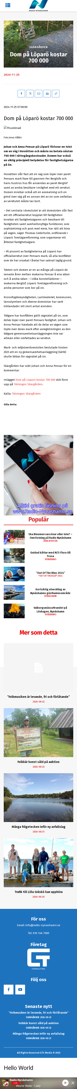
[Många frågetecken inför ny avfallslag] (38, 797)
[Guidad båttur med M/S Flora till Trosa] (14, 555)
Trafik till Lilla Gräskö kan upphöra (39, 892)
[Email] (38, 93)
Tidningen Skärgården (28, 384)
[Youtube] (20, 989)
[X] (30, 93)
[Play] (65, 1082)
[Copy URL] (55, 93)
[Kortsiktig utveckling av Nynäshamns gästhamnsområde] (14, 592)
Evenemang (50, 559)
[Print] (47, 93)
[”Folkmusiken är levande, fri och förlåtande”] (38, 667)
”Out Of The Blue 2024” (50, 573)
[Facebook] (21, 93)
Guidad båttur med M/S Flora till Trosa (50, 554)
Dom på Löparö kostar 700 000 (35, 379)
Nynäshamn (50, 596)
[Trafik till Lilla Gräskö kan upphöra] (38, 862)
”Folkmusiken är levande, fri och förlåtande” (38, 697)
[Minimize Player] (73, 1083)
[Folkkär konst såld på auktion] (38, 732)
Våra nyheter (50, 541)
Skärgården (38, 47)
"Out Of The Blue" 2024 (50, 576)
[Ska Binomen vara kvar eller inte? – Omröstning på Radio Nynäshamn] (14, 537)
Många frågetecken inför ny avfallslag (38, 827)
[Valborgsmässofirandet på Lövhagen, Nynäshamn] (14, 611)
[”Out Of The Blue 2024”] (14, 574)
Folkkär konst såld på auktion (38, 762)
